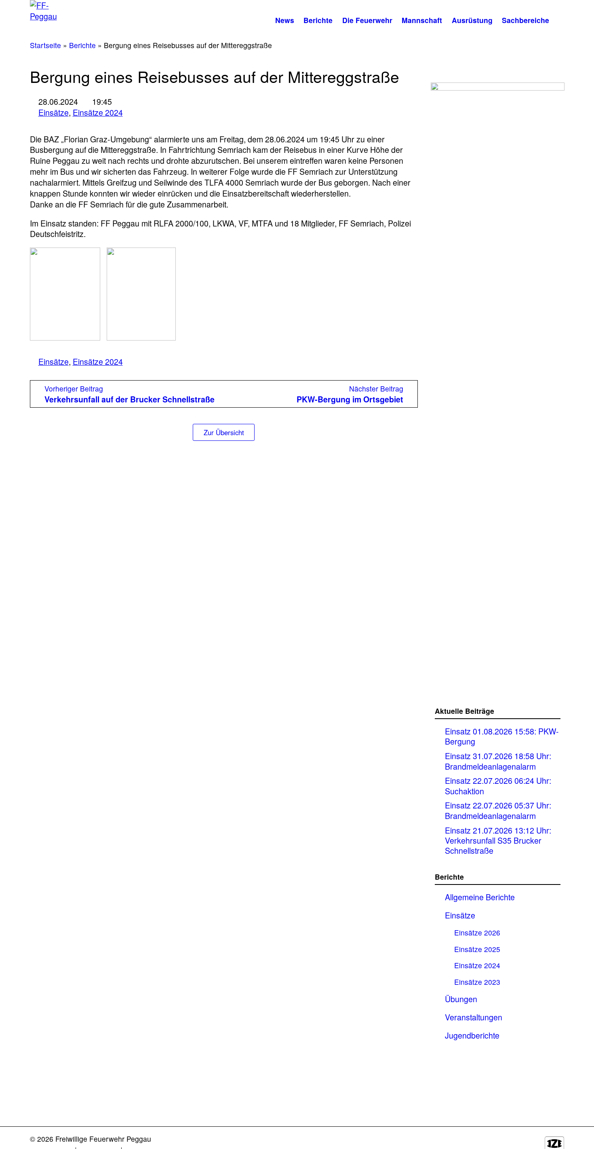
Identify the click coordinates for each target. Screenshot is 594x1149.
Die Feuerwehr (367, 20)
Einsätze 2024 (98, 112)
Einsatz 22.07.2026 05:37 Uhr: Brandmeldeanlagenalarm (498, 810)
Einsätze (53, 112)
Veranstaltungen (473, 1017)
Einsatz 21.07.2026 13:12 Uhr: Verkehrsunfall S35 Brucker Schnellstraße (498, 840)
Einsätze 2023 (477, 982)
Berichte (318, 20)
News (284, 20)
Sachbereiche (525, 20)
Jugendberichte (472, 1035)
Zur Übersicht (224, 432)
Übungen (461, 999)
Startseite (45, 45)
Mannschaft (422, 20)
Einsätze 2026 (477, 932)
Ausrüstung (472, 20)
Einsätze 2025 (477, 949)
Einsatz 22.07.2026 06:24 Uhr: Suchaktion (498, 785)
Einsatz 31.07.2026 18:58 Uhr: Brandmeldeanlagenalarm (498, 761)
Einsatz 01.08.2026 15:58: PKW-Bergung (502, 736)
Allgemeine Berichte (480, 897)
